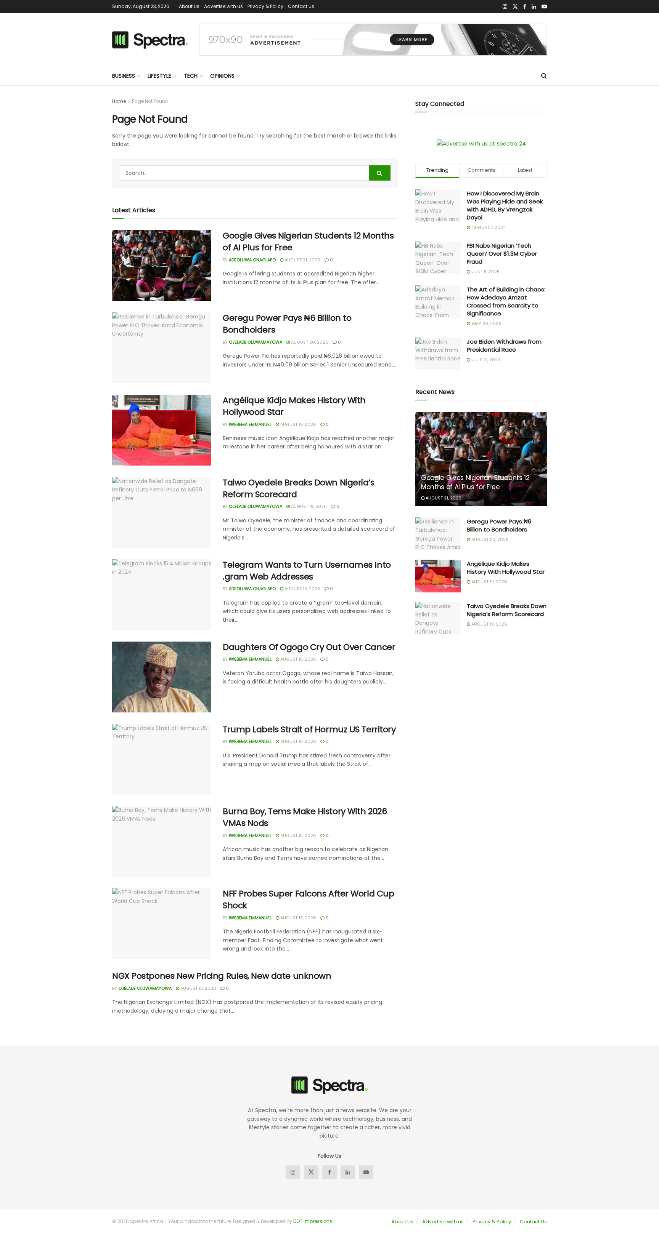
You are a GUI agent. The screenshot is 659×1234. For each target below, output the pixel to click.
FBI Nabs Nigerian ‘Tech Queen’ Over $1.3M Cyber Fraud (502, 254)
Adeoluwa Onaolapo (252, 260)
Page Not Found (150, 101)
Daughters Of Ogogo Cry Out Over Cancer (309, 647)
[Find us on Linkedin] (348, 1172)
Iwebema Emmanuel (250, 424)
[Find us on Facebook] (524, 6)
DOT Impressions (312, 1221)
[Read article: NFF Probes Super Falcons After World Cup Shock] (161, 923)
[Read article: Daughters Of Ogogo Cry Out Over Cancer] (161, 677)
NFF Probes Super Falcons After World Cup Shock (308, 899)
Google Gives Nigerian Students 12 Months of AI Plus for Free (308, 241)
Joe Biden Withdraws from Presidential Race (504, 346)
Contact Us (301, 6)
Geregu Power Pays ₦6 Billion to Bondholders (287, 324)
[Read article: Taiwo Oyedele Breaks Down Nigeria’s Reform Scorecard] (161, 512)
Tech (191, 76)
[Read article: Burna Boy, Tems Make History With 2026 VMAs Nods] (161, 841)
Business (123, 76)
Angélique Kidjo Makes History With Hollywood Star (294, 406)
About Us (189, 6)
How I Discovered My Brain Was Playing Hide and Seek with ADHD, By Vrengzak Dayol (505, 205)
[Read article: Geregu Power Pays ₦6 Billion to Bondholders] (161, 347)
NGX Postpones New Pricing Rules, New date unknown (221, 976)
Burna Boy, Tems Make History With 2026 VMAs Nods (305, 817)
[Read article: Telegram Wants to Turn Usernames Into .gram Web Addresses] (161, 594)
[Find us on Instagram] (505, 6)
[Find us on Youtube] (544, 6)
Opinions (222, 76)
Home (119, 101)
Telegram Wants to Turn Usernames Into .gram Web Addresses (307, 571)
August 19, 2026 (297, 424)
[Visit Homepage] (150, 39)
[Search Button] (544, 75)
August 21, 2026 (301, 260)
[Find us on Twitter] (515, 6)
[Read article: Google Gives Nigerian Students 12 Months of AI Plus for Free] (161, 265)
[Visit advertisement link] (373, 40)
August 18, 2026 (297, 659)
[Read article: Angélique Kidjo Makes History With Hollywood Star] (161, 430)
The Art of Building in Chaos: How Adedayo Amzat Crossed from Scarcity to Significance (506, 301)
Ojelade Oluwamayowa (255, 342)
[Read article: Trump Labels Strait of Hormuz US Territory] (161, 759)
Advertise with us (223, 6)
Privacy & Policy (265, 6)
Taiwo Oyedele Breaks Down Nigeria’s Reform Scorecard (299, 488)
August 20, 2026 (309, 342)
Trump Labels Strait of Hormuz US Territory (309, 729)
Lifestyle (159, 76)
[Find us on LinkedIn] (534, 6)
